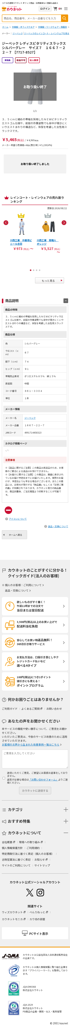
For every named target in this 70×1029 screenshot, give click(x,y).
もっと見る (48, 280)
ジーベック (18, 33)
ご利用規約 (33, 848)
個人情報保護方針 (12, 848)
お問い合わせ (54, 708)
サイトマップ (42, 865)
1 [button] (30, 270)
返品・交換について (58, 526)
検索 (64, 18)
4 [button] (39, 270)
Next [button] (64, 222)
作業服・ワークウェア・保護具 (52, 26)
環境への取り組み (29, 842)
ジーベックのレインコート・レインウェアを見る (46, 33)
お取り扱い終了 (35, 86)
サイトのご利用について (16, 865)
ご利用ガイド (10, 708)
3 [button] (36, 270)
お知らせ (39, 859)
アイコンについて (18, 518)
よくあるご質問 (30, 708)
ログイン (45, 8)
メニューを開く (66, 8)
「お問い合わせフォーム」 (43, 779)
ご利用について (32, 585)
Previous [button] (6, 222)
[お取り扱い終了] (35, 66)
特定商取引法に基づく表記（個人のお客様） (28, 854)
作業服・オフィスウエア (23, 26)
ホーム (5, 26)
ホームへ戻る (15, 534)
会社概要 (7, 842)
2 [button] (33, 270)
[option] (21, 231)
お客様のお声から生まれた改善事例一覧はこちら (30, 744)
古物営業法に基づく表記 (16, 859)
